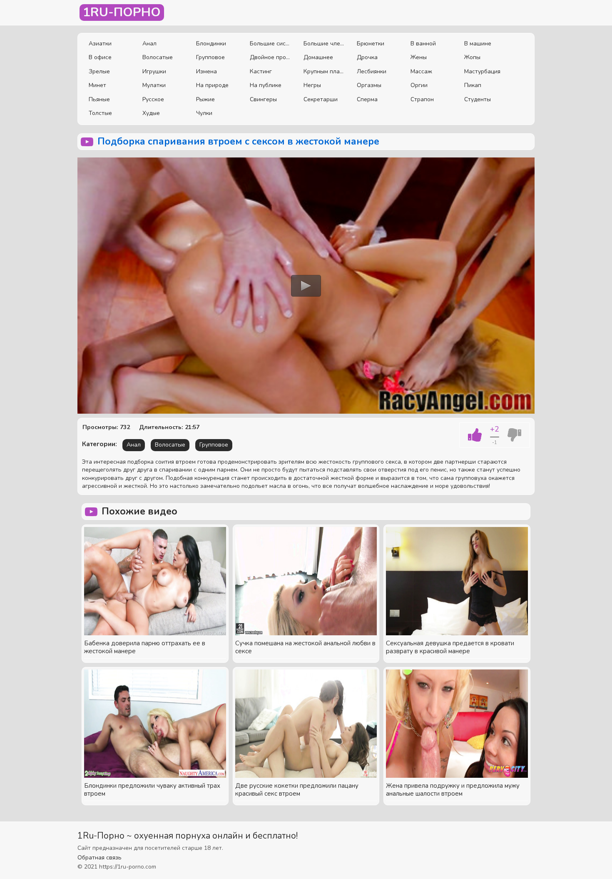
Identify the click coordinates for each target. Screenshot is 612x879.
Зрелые (99, 71)
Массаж (421, 71)
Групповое (210, 57)
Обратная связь (99, 858)
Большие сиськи (270, 43)
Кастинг (261, 71)
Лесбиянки (371, 71)
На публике (265, 85)
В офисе (100, 57)
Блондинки (211, 43)
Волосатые (157, 57)
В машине (477, 43)
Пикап (472, 85)
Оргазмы (369, 85)
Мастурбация (482, 71)
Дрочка (367, 57)
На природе (212, 85)
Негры (312, 85)
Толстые (100, 113)
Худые (151, 113)
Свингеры (263, 99)
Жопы (472, 57)
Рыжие (205, 99)
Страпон (422, 99)
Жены (418, 57)
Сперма (367, 99)
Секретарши (321, 99)
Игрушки (154, 71)
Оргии (419, 85)
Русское (153, 99)
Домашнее (318, 57)
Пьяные (99, 99)
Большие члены (324, 43)
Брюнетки (370, 43)
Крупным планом (324, 71)
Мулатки (154, 85)
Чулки (204, 113)
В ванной (423, 43)
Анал (149, 43)
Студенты (477, 99)
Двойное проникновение (270, 57)
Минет (97, 85)
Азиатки (100, 43)
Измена (206, 71)
